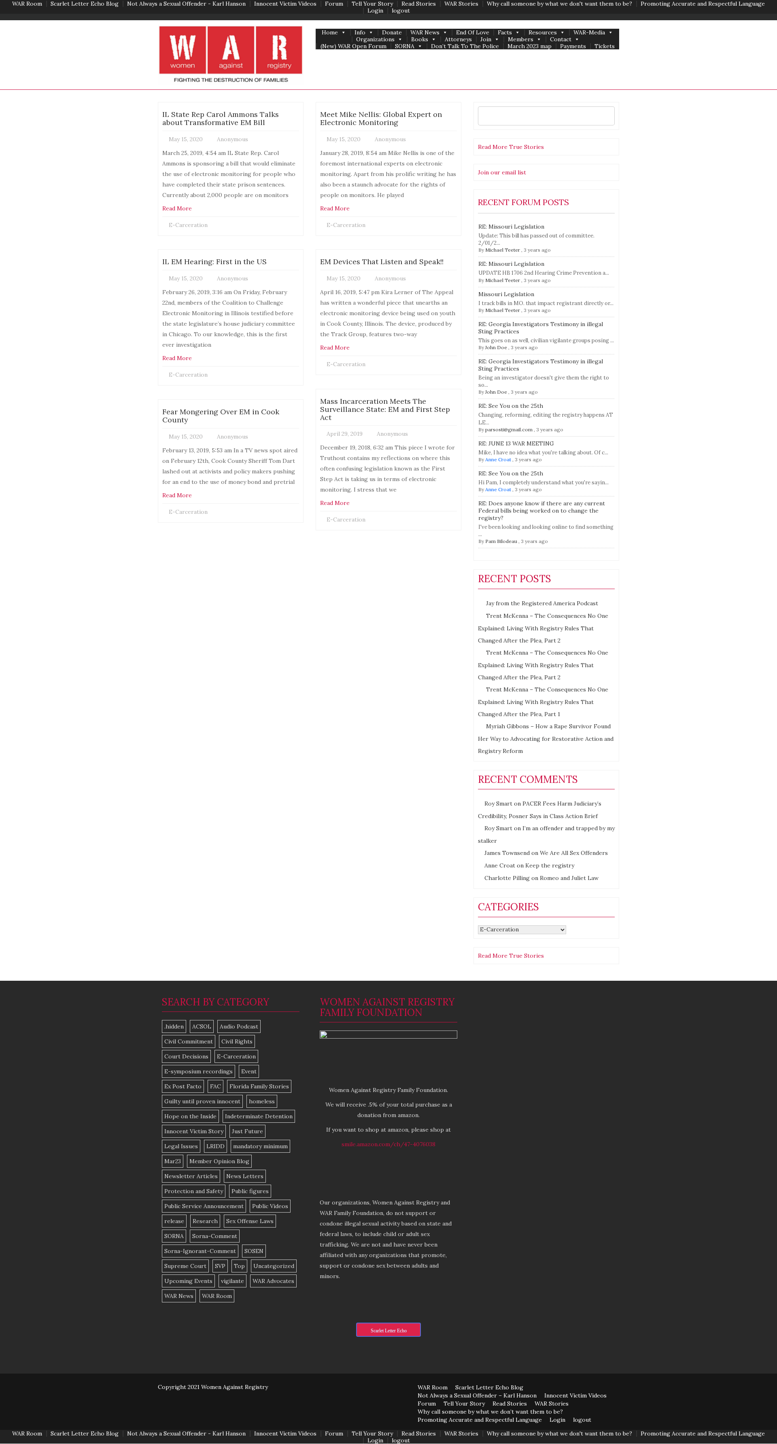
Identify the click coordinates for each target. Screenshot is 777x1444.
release (174, 1221)
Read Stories (418, 4)
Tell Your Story (372, 4)
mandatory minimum (260, 1146)
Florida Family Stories (259, 1086)
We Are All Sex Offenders (574, 853)
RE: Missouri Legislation (511, 226)
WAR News (424, 33)
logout (401, 11)
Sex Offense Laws (250, 1221)
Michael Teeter (502, 250)
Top (239, 1266)
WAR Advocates (273, 1281)
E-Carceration (188, 225)
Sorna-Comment (214, 1236)
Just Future (247, 1131)
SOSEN (253, 1251)
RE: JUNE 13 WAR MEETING (516, 443)
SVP (220, 1266)
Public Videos (270, 1206)
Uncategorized (273, 1266)
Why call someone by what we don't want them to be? (559, 4)
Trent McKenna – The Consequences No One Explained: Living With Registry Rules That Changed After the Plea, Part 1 (543, 702)
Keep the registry (549, 865)
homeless (262, 1101)
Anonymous (232, 139)
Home (330, 33)
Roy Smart (498, 803)
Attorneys (458, 39)
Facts (505, 33)
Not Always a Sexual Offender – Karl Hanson (477, 1395)
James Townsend (507, 853)
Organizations (375, 39)
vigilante (232, 1281)
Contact (560, 39)
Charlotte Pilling (507, 878)
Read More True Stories (511, 147)
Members (520, 39)
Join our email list (502, 172)
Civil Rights (237, 1041)
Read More (177, 208)
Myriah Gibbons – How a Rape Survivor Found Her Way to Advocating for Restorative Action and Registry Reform (546, 739)
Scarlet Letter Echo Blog (85, 4)
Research (205, 1221)
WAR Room (27, 4)
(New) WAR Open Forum (353, 46)
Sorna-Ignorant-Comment (200, 1251)
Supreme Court (185, 1266)
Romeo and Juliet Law (569, 878)
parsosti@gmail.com (509, 429)
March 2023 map (529, 46)
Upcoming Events (188, 1281)
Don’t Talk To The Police (465, 46)
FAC (215, 1086)
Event (249, 1071)
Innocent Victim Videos (285, 4)
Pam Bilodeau (501, 541)
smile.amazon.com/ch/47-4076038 (388, 1144)
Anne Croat (498, 459)
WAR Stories (461, 4)
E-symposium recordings (198, 1071)
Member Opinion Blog (219, 1161)
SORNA (404, 46)
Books (419, 39)
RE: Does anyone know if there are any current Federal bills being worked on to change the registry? (541, 511)
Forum (334, 4)
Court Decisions (186, 1056)
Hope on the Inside (190, 1116)
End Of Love (472, 33)
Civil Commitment (188, 1041)
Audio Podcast (239, 1026)
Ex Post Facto (183, 1086)
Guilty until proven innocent (202, 1101)
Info (360, 33)
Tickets (604, 46)
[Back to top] (754, 1421)
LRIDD (215, 1146)
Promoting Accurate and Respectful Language (703, 4)
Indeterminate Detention (259, 1116)
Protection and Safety (193, 1191)
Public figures (250, 1191)
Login (375, 11)
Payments (573, 46)
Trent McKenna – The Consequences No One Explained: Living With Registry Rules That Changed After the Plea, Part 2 (543, 628)
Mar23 (172, 1161)
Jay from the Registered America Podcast (542, 603)
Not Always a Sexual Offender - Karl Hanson (186, 4)
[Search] (606, 116)
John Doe (496, 347)
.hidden (174, 1026)
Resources (543, 33)
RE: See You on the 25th (510, 405)
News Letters (244, 1176)
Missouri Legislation (506, 294)
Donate (392, 33)
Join (485, 39)
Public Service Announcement (204, 1206)
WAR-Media (589, 33)
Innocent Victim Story (193, 1131)
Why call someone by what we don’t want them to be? (490, 1411)
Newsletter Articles (191, 1176)
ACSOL (201, 1026)
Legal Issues (181, 1146)
